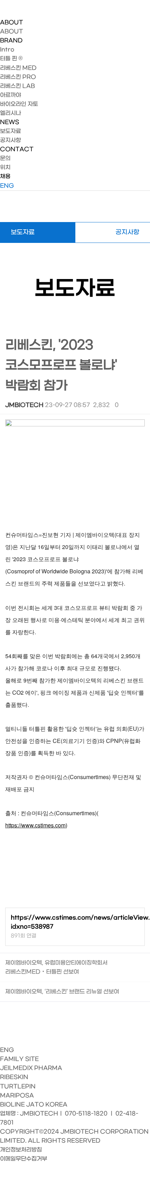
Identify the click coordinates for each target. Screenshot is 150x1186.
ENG (7, 185)
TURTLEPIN (18, 1086)
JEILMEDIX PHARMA (31, 1068)
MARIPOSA (17, 1095)
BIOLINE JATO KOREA (33, 1104)
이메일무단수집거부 (23, 1158)
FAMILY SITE (19, 1059)
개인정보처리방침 (21, 1149)
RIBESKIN (14, 1077)
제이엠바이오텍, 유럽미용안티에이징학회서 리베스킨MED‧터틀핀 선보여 (56, 967)
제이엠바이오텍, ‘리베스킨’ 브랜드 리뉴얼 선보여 (62, 991)
